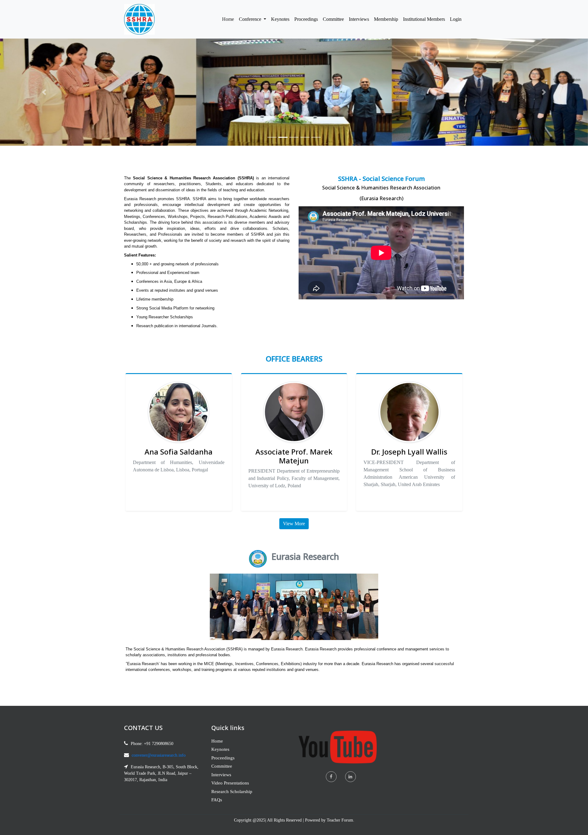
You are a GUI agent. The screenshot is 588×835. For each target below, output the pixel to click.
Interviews (359, 19)
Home (229, 19)
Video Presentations (230, 783)
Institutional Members (424, 19)
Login (456, 19)
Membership (386, 19)
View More (294, 523)
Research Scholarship (231, 791)
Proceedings (306, 19)
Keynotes (280, 19)
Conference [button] (250, 19)
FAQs (216, 799)
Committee (333, 19)
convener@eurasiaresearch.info (159, 755)
